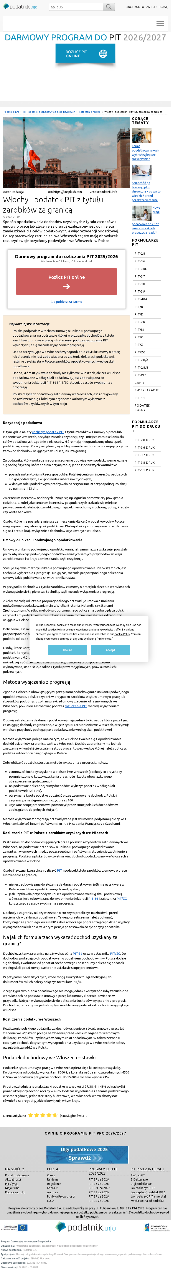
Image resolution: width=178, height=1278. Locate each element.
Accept (110, 650)
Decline (67, 650)
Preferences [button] (104, 638)
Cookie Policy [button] (122, 634)
